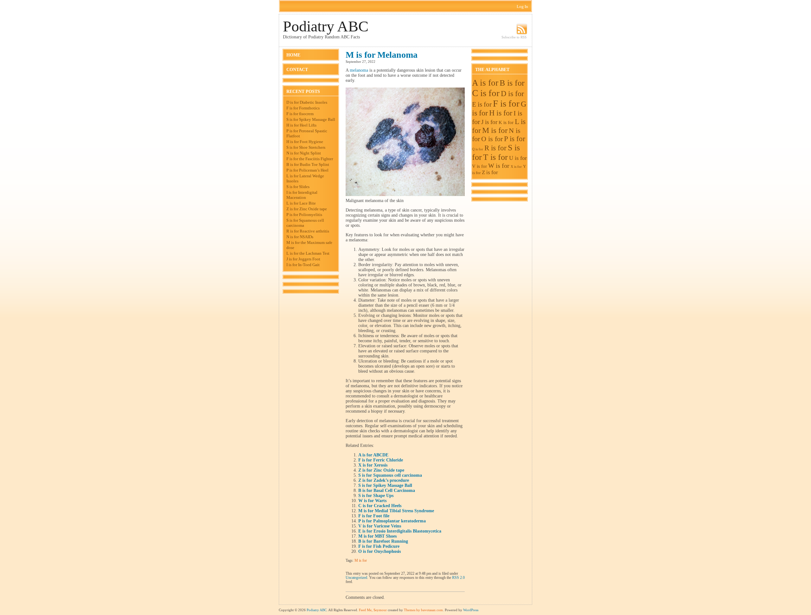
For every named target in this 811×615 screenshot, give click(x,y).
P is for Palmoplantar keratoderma (392, 521)
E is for (482, 104)
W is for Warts (372, 500)
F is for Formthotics (303, 108)
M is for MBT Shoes (377, 536)
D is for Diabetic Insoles (306, 102)
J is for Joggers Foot (303, 259)
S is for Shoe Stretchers (305, 147)
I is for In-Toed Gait (303, 264)
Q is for (477, 149)
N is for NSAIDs (299, 236)
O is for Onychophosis (379, 551)
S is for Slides (298, 186)
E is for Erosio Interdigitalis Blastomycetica (399, 531)
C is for (486, 93)
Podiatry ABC (325, 26)
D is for (512, 93)
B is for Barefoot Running (383, 541)
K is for (506, 122)
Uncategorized (356, 578)
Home (293, 55)
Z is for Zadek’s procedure (383, 480)
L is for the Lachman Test (307, 253)
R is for (495, 148)
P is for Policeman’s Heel (307, 170)
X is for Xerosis (372, 465)
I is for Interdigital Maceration (301, 195)
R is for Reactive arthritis (307, 231)
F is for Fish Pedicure (378, 546)
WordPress (470, 610)
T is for (495, 157)
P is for (514, 139)
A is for (485, 83)
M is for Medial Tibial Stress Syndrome (396, 510)
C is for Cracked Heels (379, 505)
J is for (489, 122)
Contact (297, 69)
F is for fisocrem (300, 113)
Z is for (490, 172)
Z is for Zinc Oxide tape (306, 208)
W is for (498, 165)
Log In (522, 6)
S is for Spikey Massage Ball (310, 119)
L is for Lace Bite (301, 203)
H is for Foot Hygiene (304, 141)
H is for (500, 113)
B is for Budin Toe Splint (307, 164)
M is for (360, 561)
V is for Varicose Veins (379, 526)
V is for (479, 166)
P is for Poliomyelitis (304, 214)
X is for (516, 166)
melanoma (359, 70)
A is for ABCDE (373, 455)
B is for (512, 83)
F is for (506, 103)
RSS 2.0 (458, 578)
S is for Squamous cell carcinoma (390, 475)
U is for (518, 158)
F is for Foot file (373, 516)
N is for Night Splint (303, 153)
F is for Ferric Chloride (380, 460)
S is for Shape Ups (375, 495)
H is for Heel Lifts (301, 125)
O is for (492, 139)
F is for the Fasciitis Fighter (309, 158)
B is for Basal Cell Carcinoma (386, 490)
